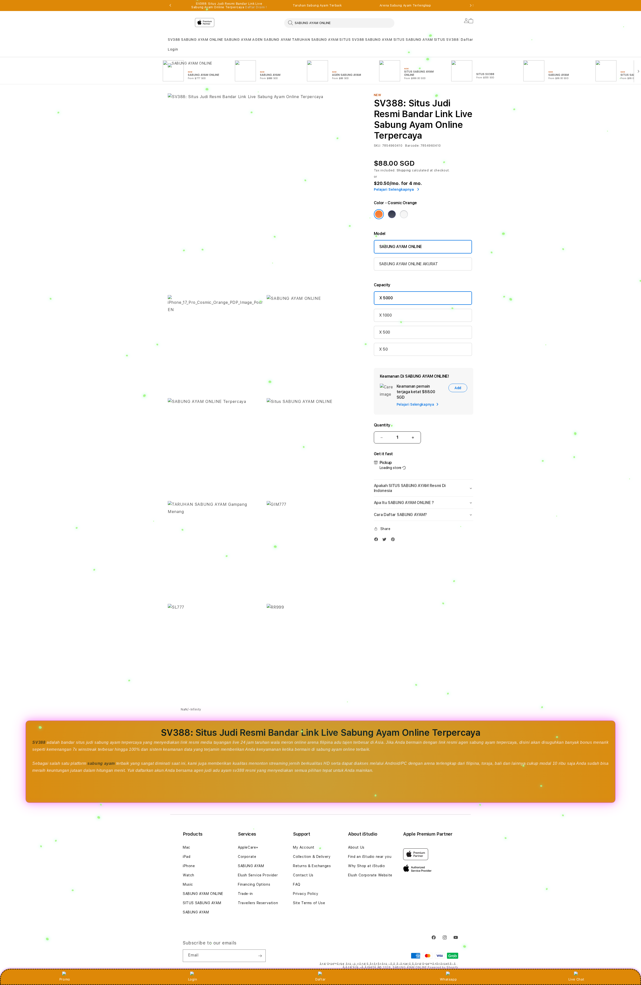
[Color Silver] (404, 214)
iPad (186, 857)
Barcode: (412, 145)
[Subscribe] (259, 955)
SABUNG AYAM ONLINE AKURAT (408, 264)
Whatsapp (448, 979)
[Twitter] (385, 540)
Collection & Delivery (312, 857)
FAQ (296, 884)
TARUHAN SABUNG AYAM (315, 40)
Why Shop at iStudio (366, 866)
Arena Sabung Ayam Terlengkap (405, 5)
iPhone (189, 866)
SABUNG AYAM (237, 40)
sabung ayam (101, 763)
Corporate (247, 857)
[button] (174, 40)
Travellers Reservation (258, 903)
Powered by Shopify (443, 967)
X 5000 (386, 298)
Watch (188, 875)
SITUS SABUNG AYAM (413, 40)
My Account (303, 847)
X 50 (383, 349)
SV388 (174, 40)
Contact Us (303, 875)
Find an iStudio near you (369, 857)
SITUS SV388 (351, 40)
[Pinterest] (394, 540)
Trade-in (245, 894)
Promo (64, 979)
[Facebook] (377, 540)
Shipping (404, 170)
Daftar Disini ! (256, 7)
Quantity (382, 425)
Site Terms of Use (309, 903)
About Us (356, 847)
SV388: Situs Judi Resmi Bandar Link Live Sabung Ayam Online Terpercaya (229, 5)
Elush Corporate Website (370, 875)
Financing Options (254, 884)
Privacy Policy (305, 894)
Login (192, 979)
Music (188, 884)
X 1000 (385, 315)
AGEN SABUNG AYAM (271, 40)
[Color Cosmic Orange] (379, 214)
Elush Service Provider (258, 875)
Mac (186, 847)
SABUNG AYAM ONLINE (202, 40)
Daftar (320, 979)
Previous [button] (170, 5)
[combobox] (339, 22)
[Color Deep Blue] (392, 214)
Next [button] (470, 5)
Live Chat (576, 979)
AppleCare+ (248, 847)
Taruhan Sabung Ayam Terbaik (317, 5)
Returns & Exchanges (312, 866)
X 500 (384, 332)
